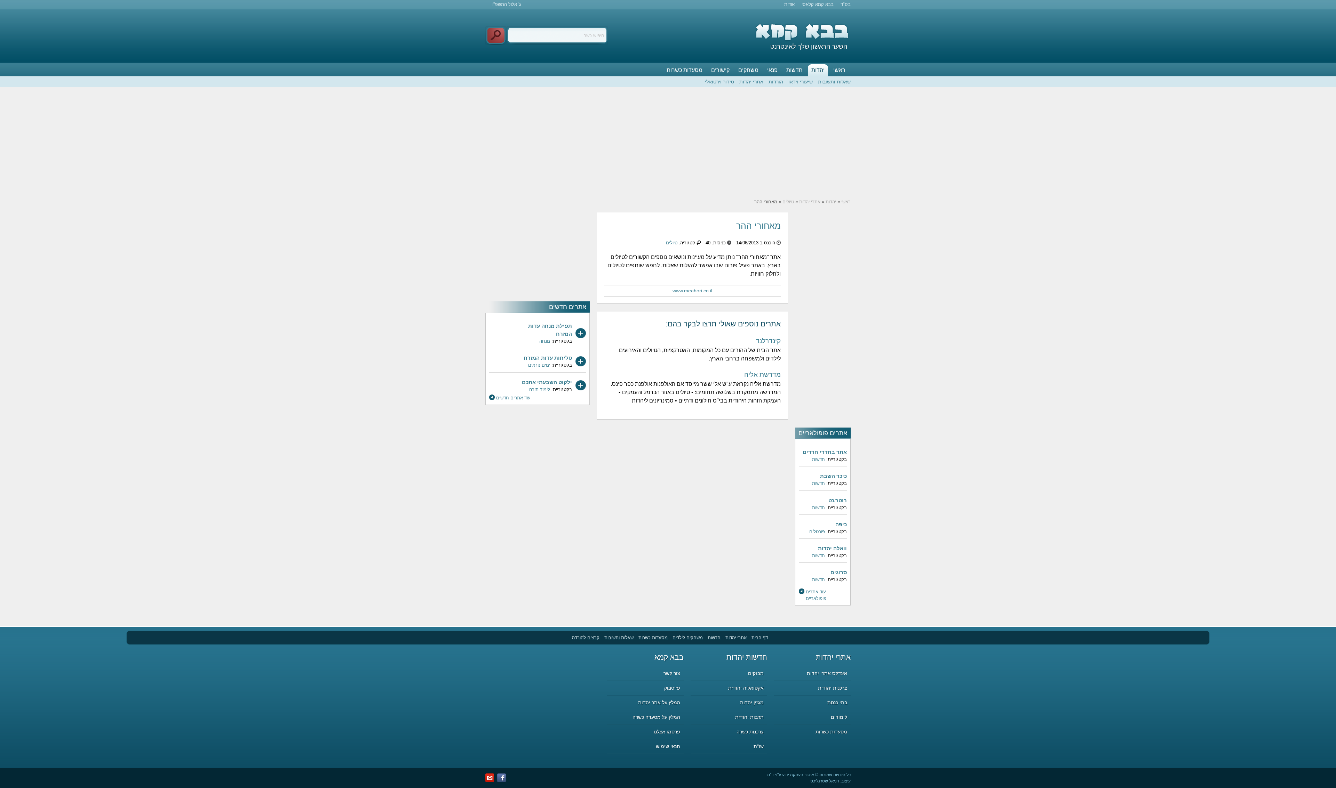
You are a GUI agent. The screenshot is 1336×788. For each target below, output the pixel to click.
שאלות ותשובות (834, 81)
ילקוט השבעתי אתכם (547, 382)
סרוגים (838, 572)
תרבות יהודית (749, 717)
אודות (789, 4)
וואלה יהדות (832, 548)
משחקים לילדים (688, 637)
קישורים (720, 70)
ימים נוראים (539, 365)
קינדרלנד (768, 340)
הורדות (776, 81)
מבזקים (756, 673)
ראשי (839, 70)
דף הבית (760, 637)
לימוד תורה (539, 389)
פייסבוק (672, 688)
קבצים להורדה (585, 637)
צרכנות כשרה (750, 731)
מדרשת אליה (762, 374)
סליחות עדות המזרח (548, 358)
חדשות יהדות (746, 657)
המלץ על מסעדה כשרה (656, 717)
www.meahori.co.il (692, 290)
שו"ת (759, 746)
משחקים (748, 70)
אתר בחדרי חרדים (825, 452)
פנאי (772, 70)
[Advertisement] (668, 143)
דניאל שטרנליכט (824, 781)
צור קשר (671, 673)
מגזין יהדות (752, 702)
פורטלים (817, 531)
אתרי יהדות (751, 81)
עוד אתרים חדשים (513, 397)
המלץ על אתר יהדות (659, 702)
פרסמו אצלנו (667, 731)
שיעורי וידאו (800, 81)
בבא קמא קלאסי (818, 4)
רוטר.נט (837, 500)
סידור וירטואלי (719, 81)
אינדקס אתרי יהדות (827, 673)
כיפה (841, 524)
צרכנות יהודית (832, 688)
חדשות (794, 70)
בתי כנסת (837, 702)
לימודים (839, 717)
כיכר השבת (833, 476)
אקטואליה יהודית (746, 688)
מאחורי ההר (758, 225)
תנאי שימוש (668, 746)
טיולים (788, 201)
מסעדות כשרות (684, 70)
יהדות (818, 70)
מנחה (544, 341)
